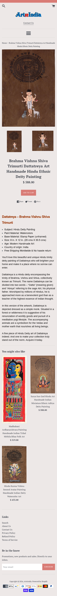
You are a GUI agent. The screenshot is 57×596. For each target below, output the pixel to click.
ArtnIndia (28, 581)
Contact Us (28, 22)
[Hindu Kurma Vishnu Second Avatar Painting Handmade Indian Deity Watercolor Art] (14, 464)
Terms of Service (9, 539)
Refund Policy (8, 536)
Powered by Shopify (39, 581)
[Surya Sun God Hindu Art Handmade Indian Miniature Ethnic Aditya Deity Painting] (42, 374)
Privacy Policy (8, 532)
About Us (6, 526)
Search (5, 522)
